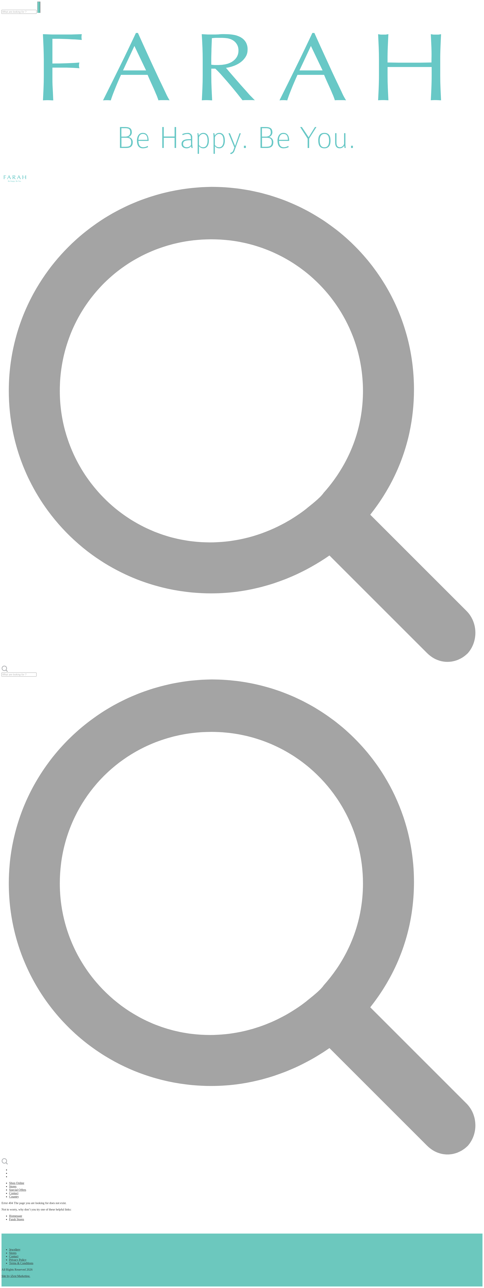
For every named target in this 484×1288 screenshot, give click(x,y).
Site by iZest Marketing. (16, 1276)
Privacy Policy (17, 1259)
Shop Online (16, 1183)
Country (14, 1196)
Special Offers (17, 1189)
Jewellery (14, 1249)
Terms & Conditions (21, 1263)
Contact (13, 1193)
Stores (12, 1186)
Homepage (15, 1215)
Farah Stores (16, 1219)
